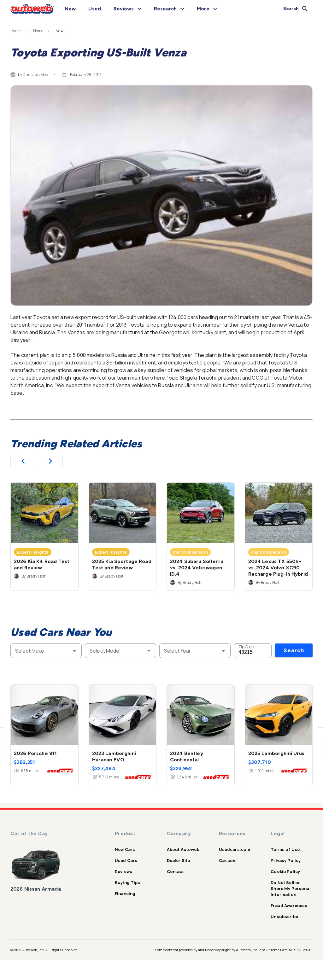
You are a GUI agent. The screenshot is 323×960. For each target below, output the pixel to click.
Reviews (123, 871)
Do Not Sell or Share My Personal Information (291, 888)
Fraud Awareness (289, 905)
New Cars (125, 849)
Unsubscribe (284, 916)
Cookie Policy (285, 871)
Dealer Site (178, 860)
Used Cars (126, 860)
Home (15, 30)
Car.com (228, 860)
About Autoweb (183, 849)
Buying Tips (127, 882)
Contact (175, 871)
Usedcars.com (234, 849)
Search (294, 650)
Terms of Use (285, 849)
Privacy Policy (286, 860)
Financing (125, 893)
